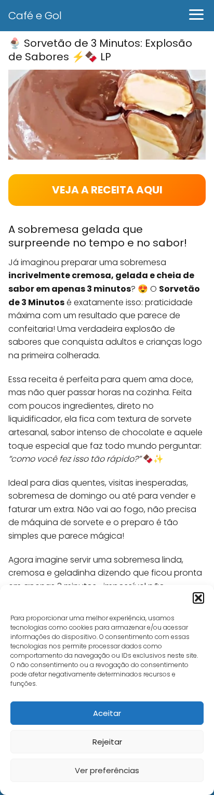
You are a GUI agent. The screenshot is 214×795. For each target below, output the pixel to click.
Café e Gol (35, 15)
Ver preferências (107, 770)
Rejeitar (107, 741)
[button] (198, 598)
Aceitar (107, 713)
